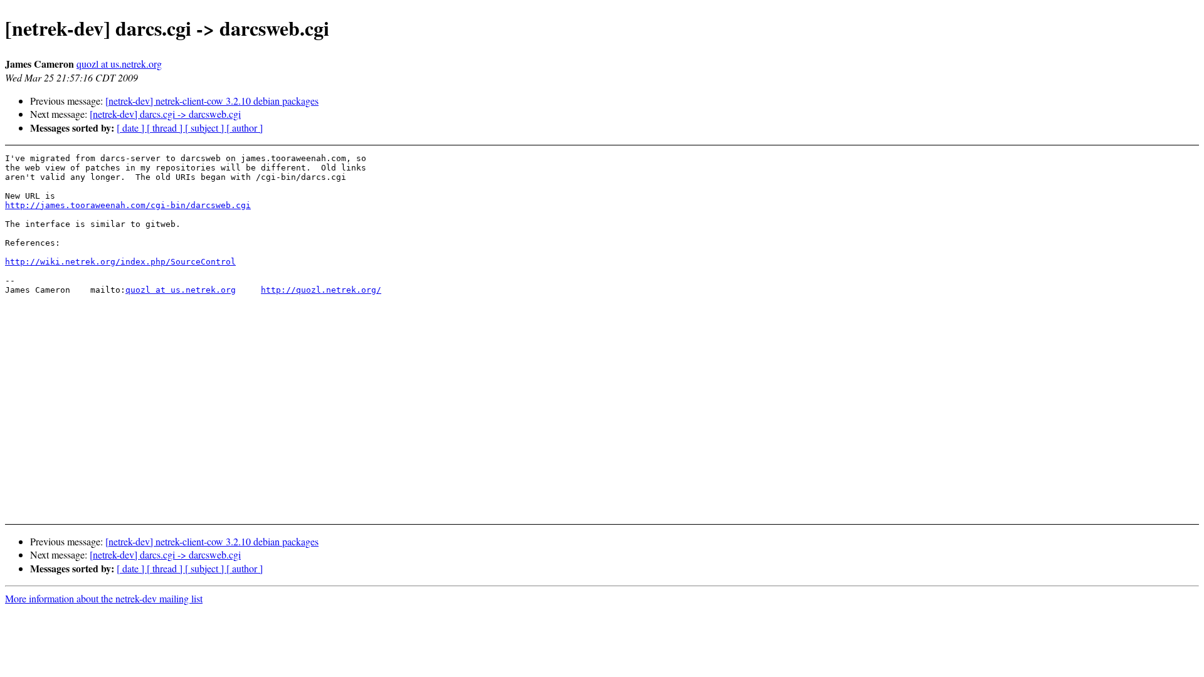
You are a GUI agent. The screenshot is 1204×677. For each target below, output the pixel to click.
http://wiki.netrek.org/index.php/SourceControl (120, 261)
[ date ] (132, 127)
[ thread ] (166, 127)
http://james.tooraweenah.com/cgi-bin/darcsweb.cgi (128, 205)
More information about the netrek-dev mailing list (104, 598)
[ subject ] (205, 127)
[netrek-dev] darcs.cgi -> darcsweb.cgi (165, 113)
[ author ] (244, 127)
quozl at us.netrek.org (119, 63)
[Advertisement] (1059, 482)
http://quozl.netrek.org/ (321, 290)
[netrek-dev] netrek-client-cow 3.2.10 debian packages (212, 100)
